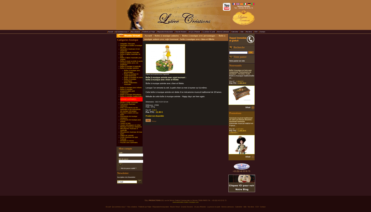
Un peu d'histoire (194, 32)
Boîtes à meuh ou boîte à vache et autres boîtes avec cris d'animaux (131, 62)
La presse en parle (208, 32)
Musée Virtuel (132, 35)
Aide (242, 32)
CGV (256, 32)
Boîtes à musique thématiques (130, 94)
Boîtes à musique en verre (133, 77)
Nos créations (135, 32)
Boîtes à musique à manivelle (130, 66)
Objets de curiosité (126, 135)
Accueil (110, 32)
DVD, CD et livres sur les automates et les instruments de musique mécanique (130, 109)
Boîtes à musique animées (129, 68)
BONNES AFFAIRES (128, 99)
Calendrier (234, 32)
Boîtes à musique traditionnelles (131, 96)
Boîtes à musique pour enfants (131, 87)
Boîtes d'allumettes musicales (130, 83)
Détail (247, 107)
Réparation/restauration (165, 32)
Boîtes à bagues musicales (129, 52)
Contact (262, 32)
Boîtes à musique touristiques (130, 80)
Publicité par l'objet (148, 32)
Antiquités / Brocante (127, 44)
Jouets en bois (125, 123)
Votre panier (240, 56)
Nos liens (249, 32)
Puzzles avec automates (129, 142)
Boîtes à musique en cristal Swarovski (131, 75)
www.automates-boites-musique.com (186, 202)
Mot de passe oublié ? (128, 168)
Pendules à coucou (127, 141)
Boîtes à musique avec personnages (132, 71)
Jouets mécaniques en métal (130, 125)
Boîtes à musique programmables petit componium (127, 91)
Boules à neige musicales (129, 102)
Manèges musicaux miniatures (131, 127)
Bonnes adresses (223, 32)
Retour (153, 121)
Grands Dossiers (181, 32)
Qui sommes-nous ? (122, 32)
